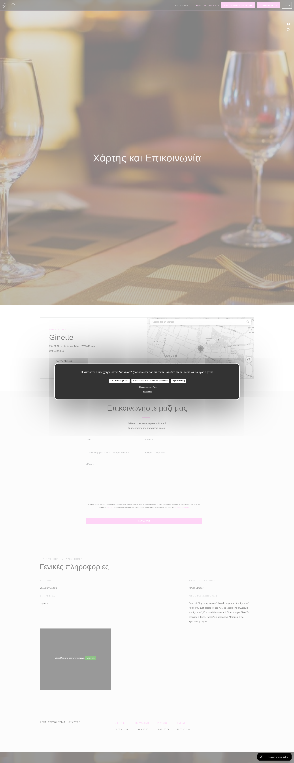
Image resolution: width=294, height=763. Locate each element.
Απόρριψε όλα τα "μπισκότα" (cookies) (150, 381)
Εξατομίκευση (178, 381)
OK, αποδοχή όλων (119, 381)
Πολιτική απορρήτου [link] (148, 387)
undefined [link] (147, 392)
